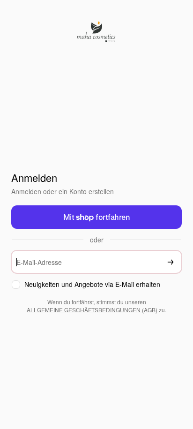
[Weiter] (170, 262)
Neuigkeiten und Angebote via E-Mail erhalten (92, 284)
